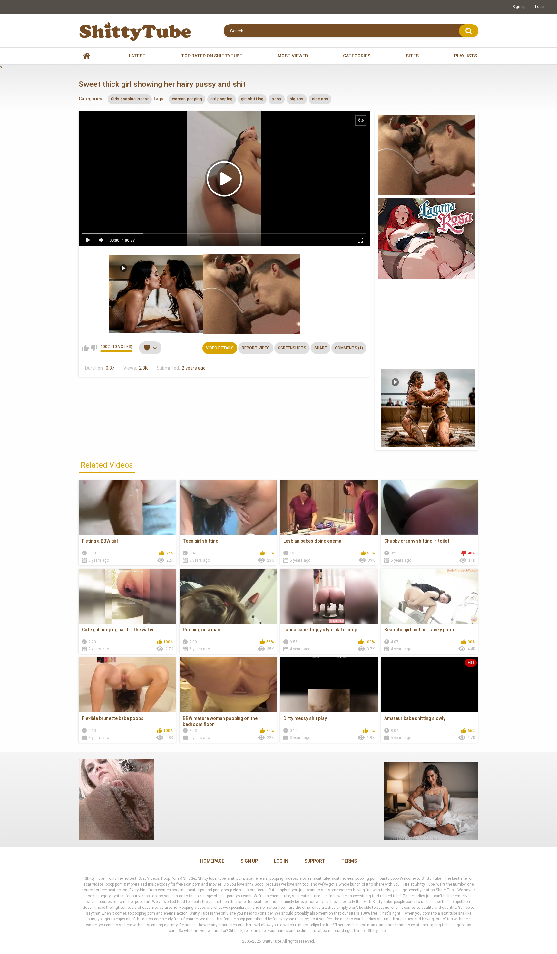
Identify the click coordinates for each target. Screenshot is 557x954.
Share (320, 348)
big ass (297, 99)
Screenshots (292, 348)
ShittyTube (271, 941)
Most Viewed (293, 55)
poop (276, 99)
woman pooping (187, 99)
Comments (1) (349, 348)
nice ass (320, 99)
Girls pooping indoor (130, 99)
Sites (412, 55)
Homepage (212, 861)
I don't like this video (93, 348)
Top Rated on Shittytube (211, 55)
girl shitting (252, 99)
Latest (137, 55)
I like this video (85, 348)
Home (87, 56)
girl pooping (221, 99)
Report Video (256, 348)
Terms (349, 861)
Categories (356, 55)
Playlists (465, 55)
